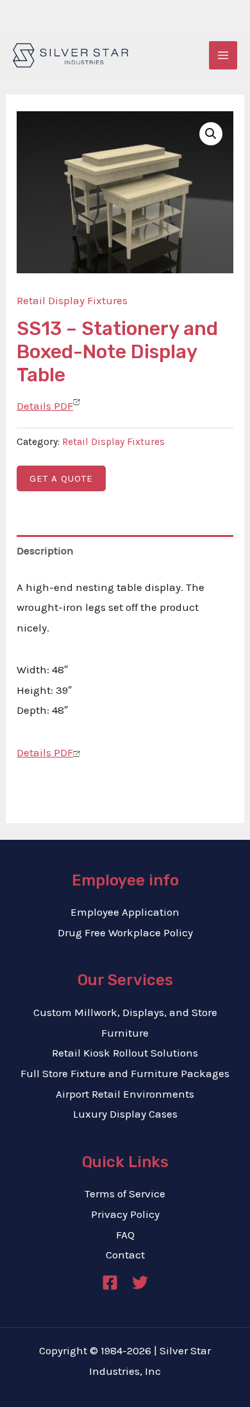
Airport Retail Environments (125, 1093)
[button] (210, 133)
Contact (125, 1254)
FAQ (125, 1234)
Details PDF (45, 405)
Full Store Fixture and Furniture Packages (125, 1073)
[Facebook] (110, 1283)
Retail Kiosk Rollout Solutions (125, 1052)
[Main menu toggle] (223, 55)
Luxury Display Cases (125, 1113)
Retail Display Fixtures (72, 300)
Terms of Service (125, 1193)
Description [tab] (45, 550)
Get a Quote (61, 478)
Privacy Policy (125, 1214)
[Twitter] (140, 1283)
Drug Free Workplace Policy (125, 932)
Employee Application (125, 911)
